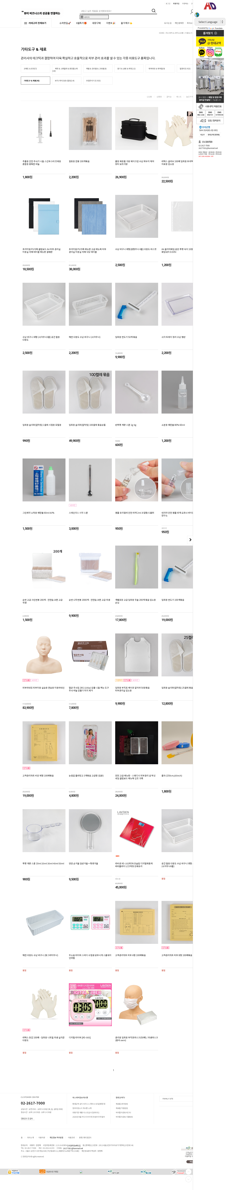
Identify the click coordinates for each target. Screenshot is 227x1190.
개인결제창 (179, 22)
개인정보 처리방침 (56, 1137)
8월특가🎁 (81, 23)
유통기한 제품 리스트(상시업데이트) (85, 1112)
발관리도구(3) (185, 68)
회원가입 (176, 3)
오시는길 (167, 22)
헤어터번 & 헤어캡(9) (157, 68)
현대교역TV (120, 1097)
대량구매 (96, 23)
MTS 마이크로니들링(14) (64, 80)
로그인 (168, 3)
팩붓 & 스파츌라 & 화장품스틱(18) (65, 69)
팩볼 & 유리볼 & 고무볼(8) (96, 68)
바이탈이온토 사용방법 (124, 1116)
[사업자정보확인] (74, 1145)
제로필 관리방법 (122, 1103)
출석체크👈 (126, 23)
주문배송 (185, 3)
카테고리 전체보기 (37, 23)
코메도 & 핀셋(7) (30, 68)
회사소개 (190, 22)
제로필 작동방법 (122, 1108)
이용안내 (71, 1137)
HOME (161, 33)
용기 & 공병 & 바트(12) (126, 68)
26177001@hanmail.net (73, 1148)
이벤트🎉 (111, 23)
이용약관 (41, 1137)
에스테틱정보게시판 (80, 1097)
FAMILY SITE (168, 1099)
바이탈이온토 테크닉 (123, 1112)
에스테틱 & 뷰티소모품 (174, 33)
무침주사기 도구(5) (93, 80)
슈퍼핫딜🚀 (65, 23)
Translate (218, 28)
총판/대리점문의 (85, 1137)
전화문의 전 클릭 (27, 1118)
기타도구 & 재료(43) (32, 80)
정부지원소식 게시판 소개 (81, 1108)
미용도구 (188, 33)
